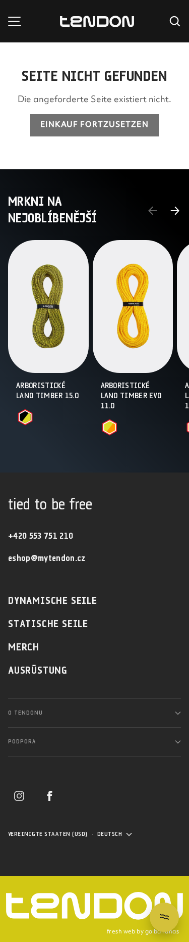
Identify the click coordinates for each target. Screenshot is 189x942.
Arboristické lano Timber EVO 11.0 (131, 396)
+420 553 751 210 (40, 536)
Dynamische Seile (52, 601)
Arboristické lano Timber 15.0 (47, 391)
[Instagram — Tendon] (19, 796)
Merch (23, 647)
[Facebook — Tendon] (49, 796)
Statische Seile (48, 624)
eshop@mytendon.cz (47, 558)
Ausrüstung (38, 671)
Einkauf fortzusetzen (94, 125)
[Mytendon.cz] (97, 21)
